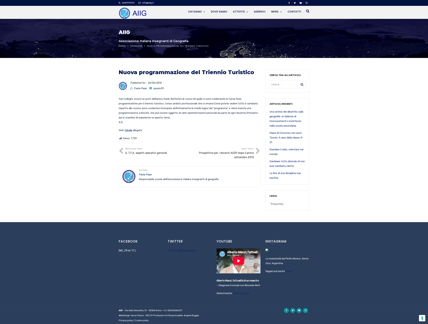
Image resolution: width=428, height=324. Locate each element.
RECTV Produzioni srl (156, 315)
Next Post (226, 153)
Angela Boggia (191, 315)
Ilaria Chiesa (137, 315)
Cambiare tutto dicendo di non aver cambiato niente (287, 164)
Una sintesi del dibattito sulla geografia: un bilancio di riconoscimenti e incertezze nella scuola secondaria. (286, 118)
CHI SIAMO (195, 11)
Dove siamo (219, 11)
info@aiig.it (148, 3)
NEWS (275, 11)
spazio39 (136, 46)
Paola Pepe (140, 88)
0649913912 (128, 3)
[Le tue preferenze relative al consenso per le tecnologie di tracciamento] (422, 318)
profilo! (289, 271)
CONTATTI (294, 11)
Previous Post (146, 151)
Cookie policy (142, 320)
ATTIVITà (239, 11)
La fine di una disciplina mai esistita (285, 175)
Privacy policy (126, 320)
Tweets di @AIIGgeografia (182, 250)
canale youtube (241, 293)
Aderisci (259, 11)
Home (122, 46)
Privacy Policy (277, 204)
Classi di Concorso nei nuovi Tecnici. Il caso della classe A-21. (286, 137)
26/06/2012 (155, 82)
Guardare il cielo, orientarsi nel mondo (286, 152)
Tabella (128, 130)
